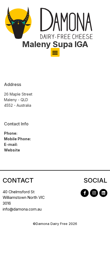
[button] (55, 52)
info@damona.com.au (22, 209)
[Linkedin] (103, 193)
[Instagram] (94, 193)
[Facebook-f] (85, 193)
